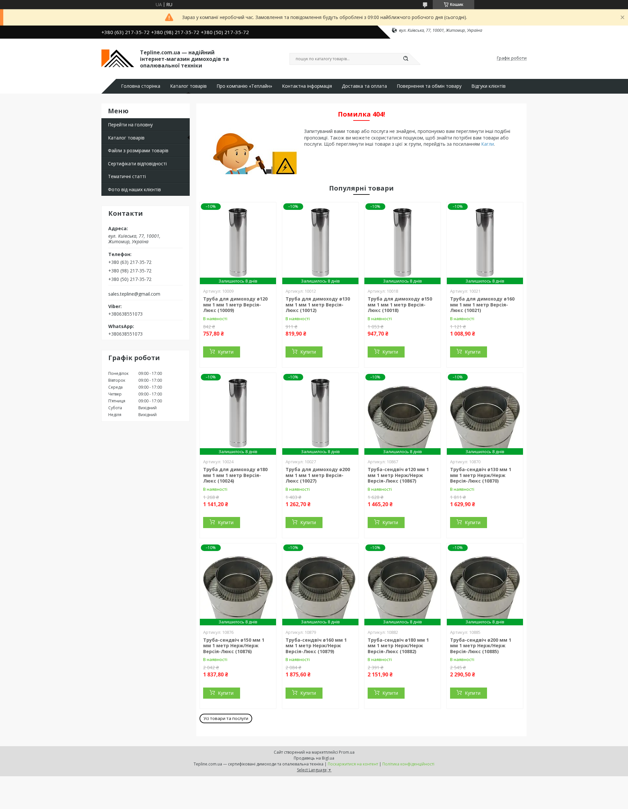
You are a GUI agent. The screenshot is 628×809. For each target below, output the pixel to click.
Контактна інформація (307, 86)
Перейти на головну (130, 124)
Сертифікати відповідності (137, 163)
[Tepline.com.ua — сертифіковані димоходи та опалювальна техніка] (117, 58)
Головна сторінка (140, 86)
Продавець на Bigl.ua (314, 758)
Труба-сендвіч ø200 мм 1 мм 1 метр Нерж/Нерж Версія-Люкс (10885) (480, 645)
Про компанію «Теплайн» (244, 86)
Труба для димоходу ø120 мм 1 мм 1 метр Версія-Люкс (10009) (235, 304)
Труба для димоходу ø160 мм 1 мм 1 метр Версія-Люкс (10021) (482, 304)
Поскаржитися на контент (353, 764)
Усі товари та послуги (225, 718)
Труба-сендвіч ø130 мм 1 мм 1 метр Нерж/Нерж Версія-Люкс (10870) (480, 475)
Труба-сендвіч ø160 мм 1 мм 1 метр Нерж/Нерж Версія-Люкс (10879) (316, 645)
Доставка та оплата (364, 86)
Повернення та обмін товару (429, 86)
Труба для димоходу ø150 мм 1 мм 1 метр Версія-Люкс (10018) (400, 304)
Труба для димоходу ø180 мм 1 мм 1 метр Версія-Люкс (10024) (235, 475)
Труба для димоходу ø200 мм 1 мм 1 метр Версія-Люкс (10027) (318, 475)
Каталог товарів (188, 86)
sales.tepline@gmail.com (134, 294)
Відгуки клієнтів (488, 86)
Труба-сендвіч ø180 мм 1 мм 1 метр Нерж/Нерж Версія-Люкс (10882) (398, 645)
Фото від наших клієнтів (134, 189)
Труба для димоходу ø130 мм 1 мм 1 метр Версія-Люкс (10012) (318, 304)
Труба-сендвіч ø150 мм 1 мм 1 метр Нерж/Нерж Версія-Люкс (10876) (233, 645)
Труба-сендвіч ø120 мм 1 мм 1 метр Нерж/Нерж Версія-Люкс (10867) (398, 475)
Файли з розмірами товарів (138, 150)
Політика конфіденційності (408, 764)
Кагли (487, 144)
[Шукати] (405, 59)
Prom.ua (347, 752)
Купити (226, 352)
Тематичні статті (127, 176)
